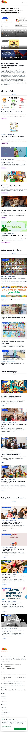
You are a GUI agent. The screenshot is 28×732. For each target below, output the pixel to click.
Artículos (3, 672)
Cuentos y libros (5, 40)
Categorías (4, 705)
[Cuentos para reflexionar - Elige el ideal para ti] (14, 44)
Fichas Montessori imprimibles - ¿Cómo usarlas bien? (12, 683)
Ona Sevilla (3, 134)
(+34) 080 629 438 (6, 666)
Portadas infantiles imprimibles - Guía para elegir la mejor (13, 689)
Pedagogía (4, 118)
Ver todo (14, 94)
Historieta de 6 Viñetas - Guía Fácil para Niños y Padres (13, 681)
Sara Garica (3, 159)
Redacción (4, 693)
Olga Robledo (4, 109)
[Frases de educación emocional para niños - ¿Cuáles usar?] (14, 55)
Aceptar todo (20, 728)
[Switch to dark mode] (22, 2)
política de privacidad (6, 726)
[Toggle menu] (25, 2)
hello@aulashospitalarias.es (9, 668)
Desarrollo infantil (5, 717)
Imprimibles (5, 18)
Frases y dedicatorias (6, 51)
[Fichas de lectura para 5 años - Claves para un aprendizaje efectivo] (14, 26)
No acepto (8, 728)
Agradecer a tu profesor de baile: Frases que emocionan (13, 674)
